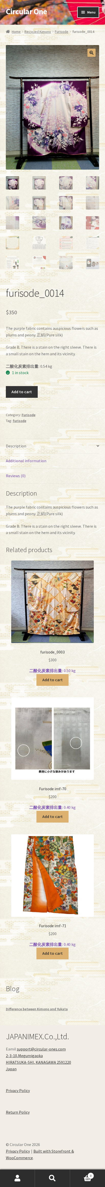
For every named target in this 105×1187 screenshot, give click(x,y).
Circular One (26, 11)
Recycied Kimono (37, 31)
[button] (91, 53)
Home (16, 31)
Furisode (61, 31)
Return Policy (18, 1112)
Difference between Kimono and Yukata (37, 1009)
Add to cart (21, 391)
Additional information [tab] (26, 460)
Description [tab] (16, 445)
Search (52, 1178)
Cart (81, 1174)
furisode (19, 420)
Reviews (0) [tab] (15, 475)
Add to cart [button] (52, 679)
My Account (17, 1178)
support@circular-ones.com (41, 1049)
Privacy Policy (18, 1090)
